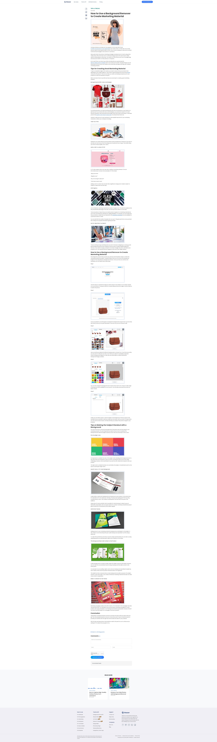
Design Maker (96, 723)
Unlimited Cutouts (92, 2)
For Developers (80, 721)
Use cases (76, 2)
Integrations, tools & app (98, 730)
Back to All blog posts (98, 632)
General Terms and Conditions (128, 735)
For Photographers (81, 716)
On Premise (95, 719)
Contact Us (111, 714)
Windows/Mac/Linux (97, 728)
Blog (110, 727)
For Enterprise (80, 730)
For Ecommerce (80, 728)
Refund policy (112, 719)
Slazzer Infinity (96, 716)
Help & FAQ (111, 716)
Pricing (100, 2)
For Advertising (80, 719)
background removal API (98, 714)
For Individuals (80, 714)
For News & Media (80, 725)
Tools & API (83, 2)
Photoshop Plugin (96, 725)
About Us (111, 724)
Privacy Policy (137, 735)
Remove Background (147, 1)
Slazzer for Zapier (96, 721)
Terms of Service (118, 735)
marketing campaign (117, 215)
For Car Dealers (80, 723)
